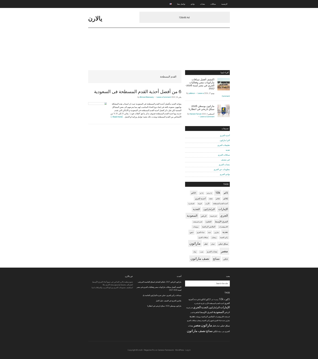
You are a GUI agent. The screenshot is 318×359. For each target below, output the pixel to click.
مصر (224, 251)
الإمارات (223, 209)
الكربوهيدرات (223, 227)
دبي (191, 232)
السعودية (192, 215)
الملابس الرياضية (208, 227)
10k (217, 192)
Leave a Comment (164, 97)
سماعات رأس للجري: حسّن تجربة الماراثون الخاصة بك (162, 295)
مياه (195, 252)
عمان (213, 244)
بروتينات (196, 227)
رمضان (214, 237)
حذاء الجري (200, 232)
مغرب (201, 252)
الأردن (207, 203)
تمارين (216, 232)
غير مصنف (225, 160)
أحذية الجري (225, 135)
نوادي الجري (225, 174)
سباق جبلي (223, 244)
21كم (193, 193)
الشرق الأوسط (221, 221)
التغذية (196, 209)
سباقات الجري (224, 155)
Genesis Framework (166, 350)
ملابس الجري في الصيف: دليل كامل (168, 301)
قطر (205, 244)
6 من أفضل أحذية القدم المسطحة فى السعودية (137, 91)
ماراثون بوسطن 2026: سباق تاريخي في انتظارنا (201, 108)
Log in (188, 350)
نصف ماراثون (200, 259)
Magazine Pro (149, 350)
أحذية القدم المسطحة (220, 203)
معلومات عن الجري (222, 169)
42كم (225, 198)
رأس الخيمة (224, 237)
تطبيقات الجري (223, 145)
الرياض (203, 216)
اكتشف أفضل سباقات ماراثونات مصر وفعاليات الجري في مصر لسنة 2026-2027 (199, 84)
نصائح (216, 259)
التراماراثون (209, 209)
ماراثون (194, 243)
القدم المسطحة (197, 222)
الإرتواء (200, 203)
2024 (210, 199)
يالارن (95, 18)
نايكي (225, 259)
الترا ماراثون (225, 140)
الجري (224, 215)
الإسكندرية (191, 203)
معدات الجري (224, 164)
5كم (226, 192)
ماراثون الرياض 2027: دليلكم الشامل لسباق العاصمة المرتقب (159, 282)
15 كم (201, 193)
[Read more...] (116, 117)
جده (209, 232)
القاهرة (208, 222)
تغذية (228, 150)
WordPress (179, 350)
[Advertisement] (159, 46)
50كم (218, 199)
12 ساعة (209, 193)
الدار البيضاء (213, 216)
